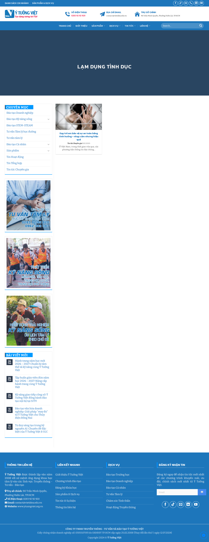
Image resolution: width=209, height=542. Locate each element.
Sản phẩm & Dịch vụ (43, 3)
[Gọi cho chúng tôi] (191, 3)
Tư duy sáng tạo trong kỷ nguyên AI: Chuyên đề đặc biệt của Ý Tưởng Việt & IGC (31, 428)
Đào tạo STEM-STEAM (20, 125)
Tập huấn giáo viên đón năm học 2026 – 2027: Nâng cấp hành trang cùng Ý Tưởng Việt (32, 382)
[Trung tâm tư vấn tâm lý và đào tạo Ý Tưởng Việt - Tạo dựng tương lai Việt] (21, 13)
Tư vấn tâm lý (15, 138)
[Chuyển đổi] (48, 119)
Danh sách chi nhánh (17, 3)
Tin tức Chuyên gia (18, 169)
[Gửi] (200, 26)
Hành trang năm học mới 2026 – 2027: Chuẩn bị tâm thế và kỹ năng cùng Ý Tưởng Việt (32, 365)
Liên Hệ (144, 26)
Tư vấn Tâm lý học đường (21, 131)
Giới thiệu (81, 26)
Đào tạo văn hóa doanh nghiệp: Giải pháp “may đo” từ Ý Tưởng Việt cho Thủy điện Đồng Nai (31, 413)
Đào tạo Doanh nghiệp (20, 112)
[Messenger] (203, 536)
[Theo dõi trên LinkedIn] (196, 3)
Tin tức (129, 26)
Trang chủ (65, 26)
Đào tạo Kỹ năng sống (19, 119)
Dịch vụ (113, 26)
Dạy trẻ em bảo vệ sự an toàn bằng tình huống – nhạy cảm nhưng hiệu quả (78, 136)
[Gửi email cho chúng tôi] (186, 3)
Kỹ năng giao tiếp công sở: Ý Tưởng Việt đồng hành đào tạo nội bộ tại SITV (31, 397)
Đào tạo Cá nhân (16, 144)
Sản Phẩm (97, 26)
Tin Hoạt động (15, 156)
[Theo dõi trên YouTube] (201, 3)
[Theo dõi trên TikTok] (180, 3)
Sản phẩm (13, 150)
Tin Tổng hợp (14, 163)
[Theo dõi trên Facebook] (175, 3)
